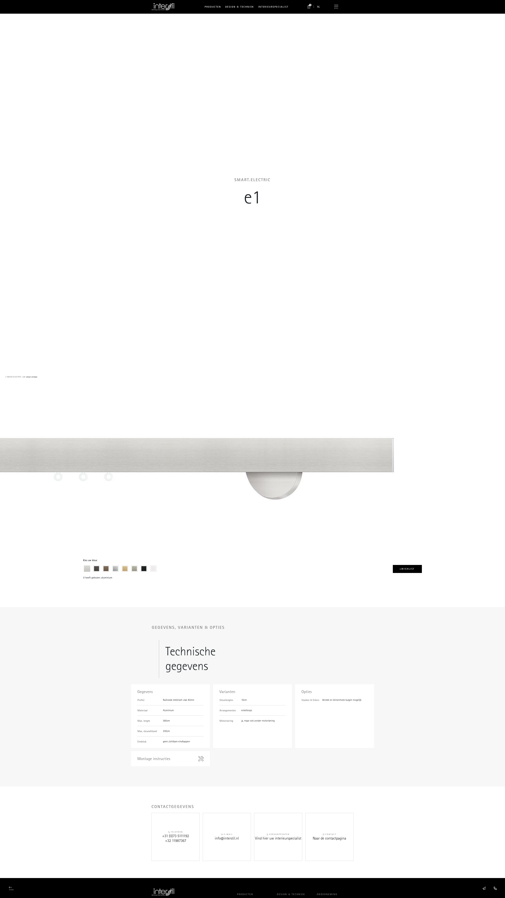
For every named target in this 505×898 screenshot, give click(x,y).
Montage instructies (153, 758)
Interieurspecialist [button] (273, 6)
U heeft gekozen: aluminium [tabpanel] (97, 577)
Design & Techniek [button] (239, 6)
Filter (11, 890)
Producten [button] (213, 6)
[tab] (88, 569)
